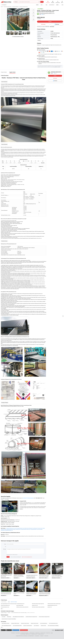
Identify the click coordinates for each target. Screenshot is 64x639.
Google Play (9, 630)
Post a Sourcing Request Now (27, 556)
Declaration (41, 635)
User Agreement (37, 635)
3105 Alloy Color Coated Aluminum (20, 529)
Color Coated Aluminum (43, 623)
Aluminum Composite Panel (23, 6)
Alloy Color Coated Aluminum (27, 625)
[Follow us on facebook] (55, 630)
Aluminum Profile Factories (15, 623)
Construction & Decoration (7, 6)
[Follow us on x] (57, 630)
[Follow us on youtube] (59, 630)
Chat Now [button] (57, 24)
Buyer (41, 4)
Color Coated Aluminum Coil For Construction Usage (8, 603)
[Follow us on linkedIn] (62, 630)
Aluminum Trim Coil (37, 528)
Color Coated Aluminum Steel (17, 625)
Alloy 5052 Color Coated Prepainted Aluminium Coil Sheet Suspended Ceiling (31, 593)
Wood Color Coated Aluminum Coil (32, 529)
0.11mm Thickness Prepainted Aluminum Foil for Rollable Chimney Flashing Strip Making (57, 576)
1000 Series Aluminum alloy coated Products (54, 603)
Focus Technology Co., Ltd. (25, 635)
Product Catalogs (14, 601)
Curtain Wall (3, 616)
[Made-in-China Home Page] (6, 2)
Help (46, 4)
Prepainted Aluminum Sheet (10, 529)
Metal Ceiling (9, 616)
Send (8, 556)
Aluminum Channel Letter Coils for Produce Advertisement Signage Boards (44, 576)
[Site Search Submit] (42, 2)
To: (5, 546)
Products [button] (16, 1)
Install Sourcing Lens (24, 630)
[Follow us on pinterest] (61, 630)
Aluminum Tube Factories (34, 623)
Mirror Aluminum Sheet (19, 605)
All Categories (4, 4)
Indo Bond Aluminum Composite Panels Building (9, 618)
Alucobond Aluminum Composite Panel (31, 616)
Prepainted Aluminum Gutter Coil (52, 605)
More (2, 627)
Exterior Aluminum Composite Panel (44, 616)
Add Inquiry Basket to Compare (18, 36)
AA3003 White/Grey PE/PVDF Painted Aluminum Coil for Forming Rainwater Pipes (44, 593)
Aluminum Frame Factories (25, 623)
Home (2, 6)
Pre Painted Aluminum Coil (20, 603)
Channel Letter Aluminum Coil (29, 528)
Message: (4, 549)
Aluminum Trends (43, 625)
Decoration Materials (15, 6)
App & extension (51, 4)
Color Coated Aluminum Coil (19, 528)
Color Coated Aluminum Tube (53, 623)
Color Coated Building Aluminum (6, 625)
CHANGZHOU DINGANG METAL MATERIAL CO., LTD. (46, 13)
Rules (62, 4)
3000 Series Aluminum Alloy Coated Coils (38, 603)
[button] (39, 1)
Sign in (62, 2)
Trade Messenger (16, 630)
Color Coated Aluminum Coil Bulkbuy (53, 625)
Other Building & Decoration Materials (18, 616)
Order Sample (52, 26)
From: (5, 544)
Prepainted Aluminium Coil (10, 528)
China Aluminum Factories (5, 623)
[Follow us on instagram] (58, 630)
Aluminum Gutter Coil (9, 530)
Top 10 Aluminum (36, 625)
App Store (3, 630)
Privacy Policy (46, 635)
